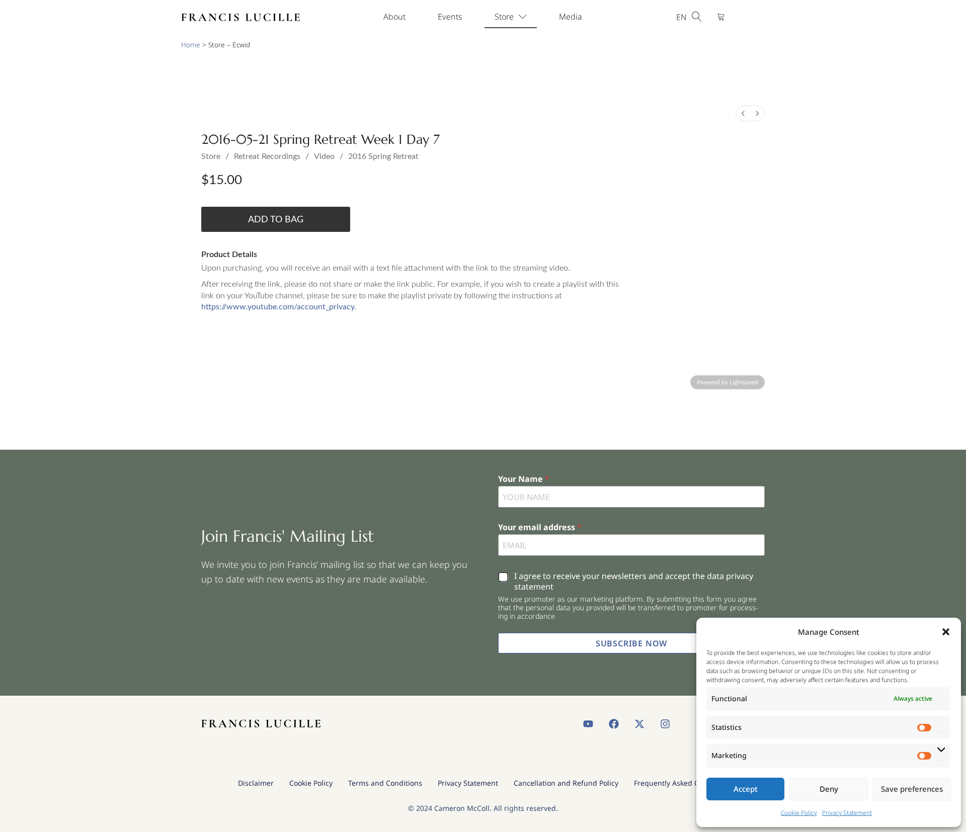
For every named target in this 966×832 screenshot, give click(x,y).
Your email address (540, 527)
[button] (946, 632)
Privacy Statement (847, 812)
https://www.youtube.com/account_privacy (278, 307)
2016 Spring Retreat (383, 156)
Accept (746, 789)
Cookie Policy (799, 812)
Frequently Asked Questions (681, 783)
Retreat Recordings (267, 156)
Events (450, 16)
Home (190, 44)
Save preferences (912, 789)
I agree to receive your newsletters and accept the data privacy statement (633, 581)
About (394, 16)
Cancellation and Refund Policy (566, 783)
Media (570, 16)
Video (324, 156)
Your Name (523, 479)
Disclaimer (256, 783)
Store (504, 16)
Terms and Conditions (385, 783)
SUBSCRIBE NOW (631, 643)
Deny (829, 789)
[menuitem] (743, 113)
